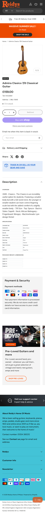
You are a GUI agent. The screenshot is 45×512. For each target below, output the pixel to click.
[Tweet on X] (11, 156)
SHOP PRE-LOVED (16, 378)
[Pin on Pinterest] (22, 156)
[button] (36, 4)
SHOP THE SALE (22, 35)
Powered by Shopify (30, 495)
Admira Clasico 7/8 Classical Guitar (21, 41)
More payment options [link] (23, 126)
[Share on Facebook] (17, 156)
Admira (5, 100)
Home (4, 41)
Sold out (30, 112)
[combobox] (22, 10)
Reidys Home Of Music (15, 495)
